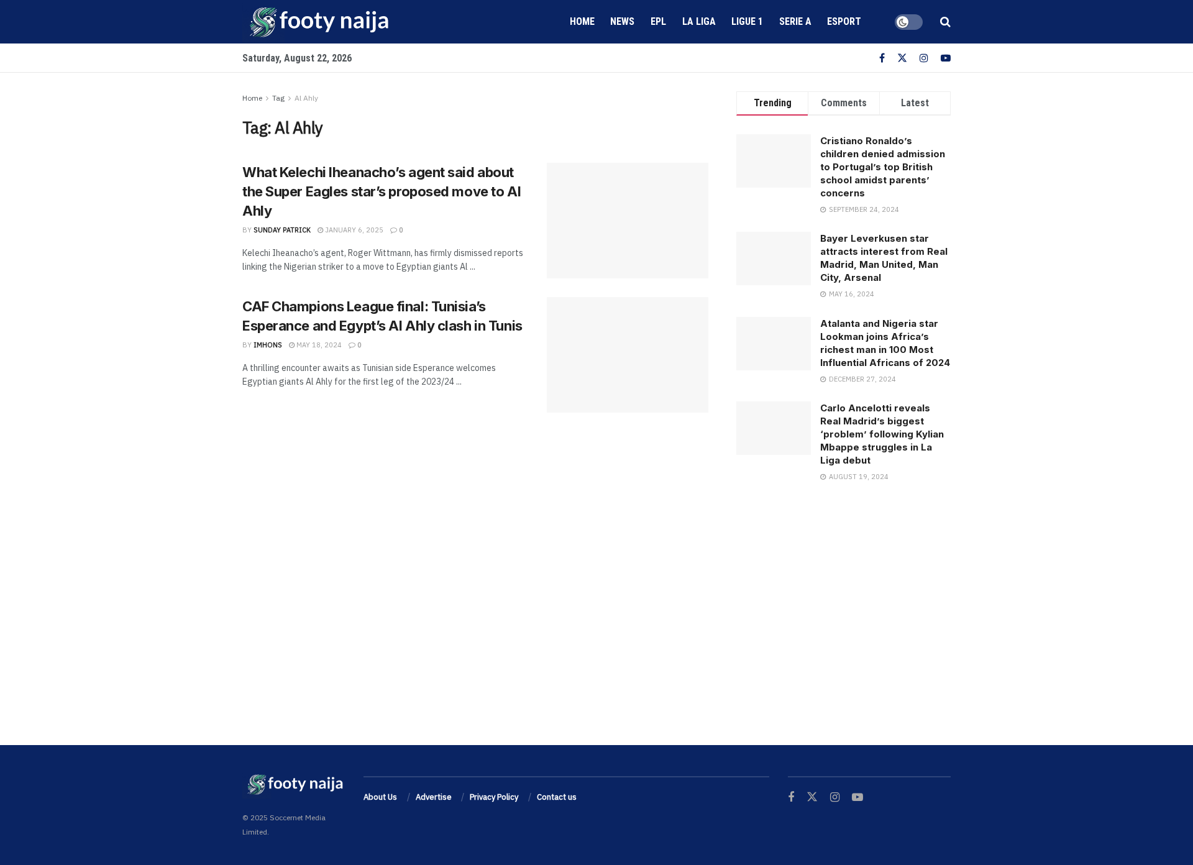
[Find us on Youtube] (946, 58)
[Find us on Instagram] (924, 58)
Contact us (557, 797)
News (622, 21)
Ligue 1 (747, 21)
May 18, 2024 (318, 345)
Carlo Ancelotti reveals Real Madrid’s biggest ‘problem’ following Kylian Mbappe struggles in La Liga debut (882, 434)
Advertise (434, 797)
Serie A (795, 21)
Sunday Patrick (282, 230)
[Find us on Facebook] (882, 58)
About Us (380, 797)
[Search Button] (945, 21)
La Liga (699, 21)
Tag (278, 98)
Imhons (268, 345)
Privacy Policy (494, 797)
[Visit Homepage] (316, 22)
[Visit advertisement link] (843, 602)
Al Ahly (306, 98)
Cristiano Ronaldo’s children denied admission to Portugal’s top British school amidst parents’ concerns (882, 167)
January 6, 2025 (353, 230)
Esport (844, 21)
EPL (658, 21)
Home (582, 21)
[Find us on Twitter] (902, 58)
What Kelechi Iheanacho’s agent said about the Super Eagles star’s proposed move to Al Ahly (381, 191)
